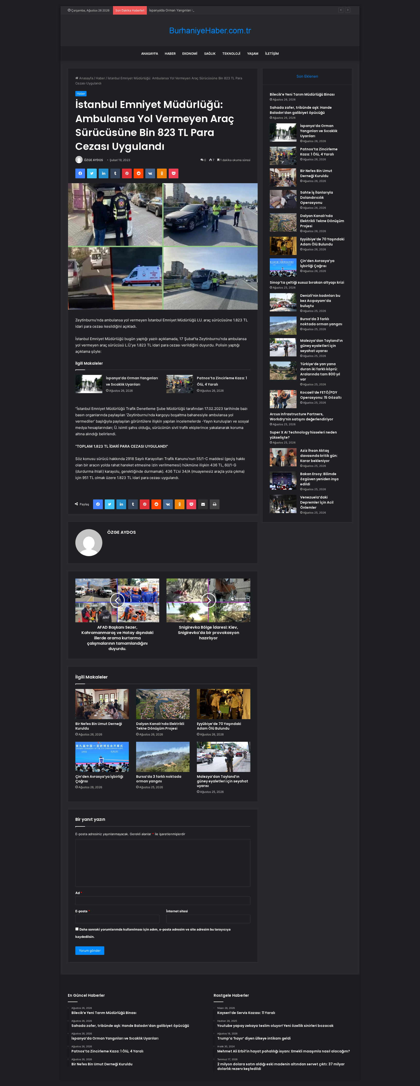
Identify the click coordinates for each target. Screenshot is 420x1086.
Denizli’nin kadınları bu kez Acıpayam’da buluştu (320, 300)
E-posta (82, 911)
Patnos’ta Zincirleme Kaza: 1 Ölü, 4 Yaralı (319, 152)
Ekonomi (189, 53)
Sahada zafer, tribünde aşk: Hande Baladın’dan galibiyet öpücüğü (301, 110)
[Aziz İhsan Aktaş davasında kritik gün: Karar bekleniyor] (283, 457)
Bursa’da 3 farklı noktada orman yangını (158, 779)
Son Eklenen (307, 76)
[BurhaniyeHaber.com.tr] (210, 30)
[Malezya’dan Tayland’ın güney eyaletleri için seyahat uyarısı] (223, 757)
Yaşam (252, 53)
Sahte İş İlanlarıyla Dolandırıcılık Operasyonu (316, 197)
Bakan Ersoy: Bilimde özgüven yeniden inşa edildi (319, 479)
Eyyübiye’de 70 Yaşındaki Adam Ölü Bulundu (219, 726)
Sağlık (210, 53)
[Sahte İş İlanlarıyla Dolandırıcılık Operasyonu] (283, 199)
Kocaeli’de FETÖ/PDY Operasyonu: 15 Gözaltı (320, 395)
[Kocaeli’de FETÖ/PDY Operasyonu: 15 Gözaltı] (283, 399)
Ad (78, 893)
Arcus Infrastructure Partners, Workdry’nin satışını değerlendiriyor (301, 417)
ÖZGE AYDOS (93, 160)
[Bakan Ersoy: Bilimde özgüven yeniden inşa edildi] (283, 480)
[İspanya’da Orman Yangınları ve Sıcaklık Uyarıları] (89, 384)
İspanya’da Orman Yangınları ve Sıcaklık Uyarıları (185, 10)
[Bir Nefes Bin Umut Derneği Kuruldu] (102, 704)
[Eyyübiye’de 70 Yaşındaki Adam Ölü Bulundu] (223, 704)
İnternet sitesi (177, 911)
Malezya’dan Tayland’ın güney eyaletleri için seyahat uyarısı (222, 781)
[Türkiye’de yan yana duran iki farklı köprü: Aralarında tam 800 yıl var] (283, 371)
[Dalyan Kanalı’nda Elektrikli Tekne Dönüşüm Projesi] (163, 704)
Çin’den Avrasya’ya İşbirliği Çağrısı (99, 779)
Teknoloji (231, 53)
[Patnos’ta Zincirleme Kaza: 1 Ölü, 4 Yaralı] (179, 384)
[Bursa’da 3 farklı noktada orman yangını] (163, 757)
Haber (170, 53)
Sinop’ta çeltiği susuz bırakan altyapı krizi (307, 282)
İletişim (272, 53)
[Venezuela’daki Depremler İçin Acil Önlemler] (283, 504)
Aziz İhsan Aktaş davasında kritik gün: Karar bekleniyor (319, 455)
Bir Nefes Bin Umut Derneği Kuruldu (98, 726)
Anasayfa (149, 53)
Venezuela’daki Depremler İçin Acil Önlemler (316, 502)
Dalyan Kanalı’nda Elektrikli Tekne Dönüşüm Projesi (160, 726)
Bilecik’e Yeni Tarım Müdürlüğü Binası (302, 94)
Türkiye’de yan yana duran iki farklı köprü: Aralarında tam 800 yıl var (320, 372)
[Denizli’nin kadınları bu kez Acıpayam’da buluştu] (283, 302)
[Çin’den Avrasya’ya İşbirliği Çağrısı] (102, 757)
